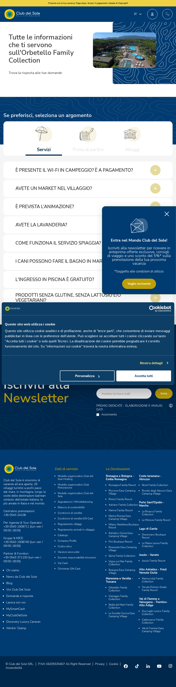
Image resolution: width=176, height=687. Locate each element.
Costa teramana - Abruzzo (150, 477)
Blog (9, 583)
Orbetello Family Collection (118, 589)
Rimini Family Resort (120, 499)
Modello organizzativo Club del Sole (75, 495)
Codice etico (65, 546)
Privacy (100, 664)
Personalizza (84, 376)
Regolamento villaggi (70, 524)
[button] (152, 14)
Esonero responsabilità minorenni (77, 557)
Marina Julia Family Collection (152, 580)
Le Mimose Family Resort (156, 520)
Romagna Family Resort (122, 485)
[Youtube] (159, 666)
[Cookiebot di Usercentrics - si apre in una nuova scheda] (152, 308)
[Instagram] (170, 666)
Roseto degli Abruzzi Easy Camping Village (157, 492)
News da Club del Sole (21, 577)
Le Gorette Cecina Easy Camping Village (122, 615)
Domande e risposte (19, 596)
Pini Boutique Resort (120, 541)
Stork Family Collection (155, 485)
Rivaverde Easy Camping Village (123, 549)
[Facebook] (126, 666)
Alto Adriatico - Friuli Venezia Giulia (153, 571)
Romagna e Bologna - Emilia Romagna (120, 477)
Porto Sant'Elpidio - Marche (151, 504)
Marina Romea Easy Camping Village (120, 517)
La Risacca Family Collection (152, 513)
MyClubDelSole (16, 615)
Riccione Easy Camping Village (122, 492)
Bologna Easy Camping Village (122, 571)
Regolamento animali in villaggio (76, 529)
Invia (164, 393)
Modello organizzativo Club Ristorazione (73, 486)
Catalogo (63, 535)
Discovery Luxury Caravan (23, 622)
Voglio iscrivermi (139, 284)
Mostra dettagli (151, 363)
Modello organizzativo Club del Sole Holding (75, 477)
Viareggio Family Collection (118, 597)
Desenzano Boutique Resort (154, 536)
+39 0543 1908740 (16, 542)
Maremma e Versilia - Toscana (119, 580)
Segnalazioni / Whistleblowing (75, 502)
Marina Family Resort (121, 510)
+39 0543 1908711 (16, 527)
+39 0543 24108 (14, 515)
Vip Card (63, 563)
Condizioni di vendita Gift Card (75, 518)
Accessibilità (14, 668)
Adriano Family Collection (123, 505)
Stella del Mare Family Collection (121, 606)
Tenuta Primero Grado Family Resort (154, 588)
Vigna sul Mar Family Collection (120, 563)
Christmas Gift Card (69, 568)
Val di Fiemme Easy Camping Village (153, 630)
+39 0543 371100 (15, 557)
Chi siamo (12, 570)
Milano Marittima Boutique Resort (124, 526)
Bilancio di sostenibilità (71, 507)
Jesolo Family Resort (153, 560)
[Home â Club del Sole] (22, 14)
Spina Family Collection (122, 556)
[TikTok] (137, 666)
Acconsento (109, 414)
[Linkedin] (148, 666)
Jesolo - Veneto (149, 555)
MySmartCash (15, 609)
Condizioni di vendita (70, 513)
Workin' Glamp (16, 628)
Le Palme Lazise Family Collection (155, 544)
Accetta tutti (144, 376)
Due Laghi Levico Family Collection (156, 612)
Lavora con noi (16, 602)
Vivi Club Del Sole (18, 590)
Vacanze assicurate (68, 552)
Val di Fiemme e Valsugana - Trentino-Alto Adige (153, 602)
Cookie (113, 664)
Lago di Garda (148, 529)
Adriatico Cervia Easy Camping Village (121, 534)
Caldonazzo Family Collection (153, 621)
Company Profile (67, 541)
